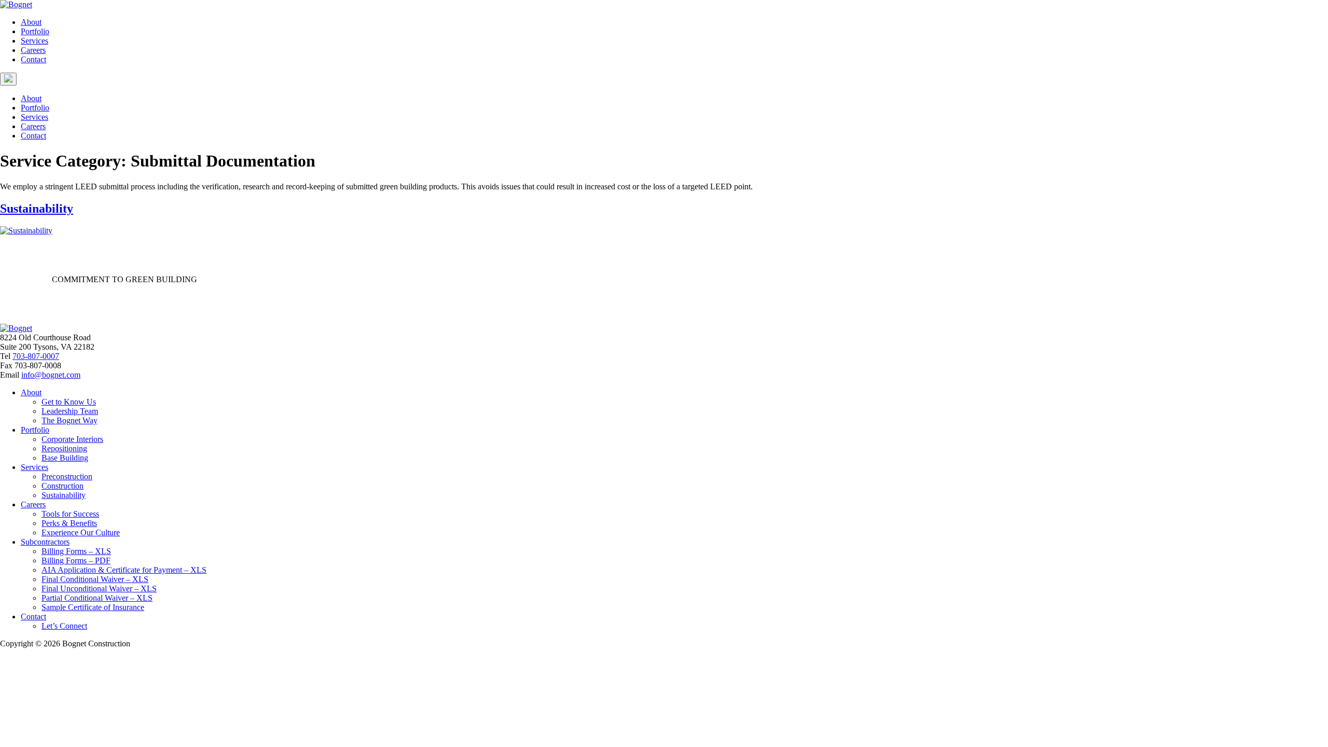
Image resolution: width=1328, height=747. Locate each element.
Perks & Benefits (69, 523)
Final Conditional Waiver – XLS (95, 579)
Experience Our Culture (81, 532)
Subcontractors (45, 541)
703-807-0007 (35, 356)
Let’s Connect (64, 625)
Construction (63, 485)
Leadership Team (70, 411)
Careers (33, 50)
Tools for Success (70, 513)
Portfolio (35, 31)
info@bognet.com (50, 374)
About (31, 22)
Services (34, 40)
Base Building (65, 457)
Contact (33, 59)
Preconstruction (67, 476)
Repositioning (64, 448)
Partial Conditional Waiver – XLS (97, 597)
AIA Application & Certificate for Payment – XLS (124, 569)
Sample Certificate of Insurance (93, 607)
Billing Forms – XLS (76, 551)
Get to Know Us (69, 401)
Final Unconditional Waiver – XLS (99, 588)
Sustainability (36, 208)
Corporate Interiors (72, 439)
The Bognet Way (70, 420)
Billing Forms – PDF (76, 560)
